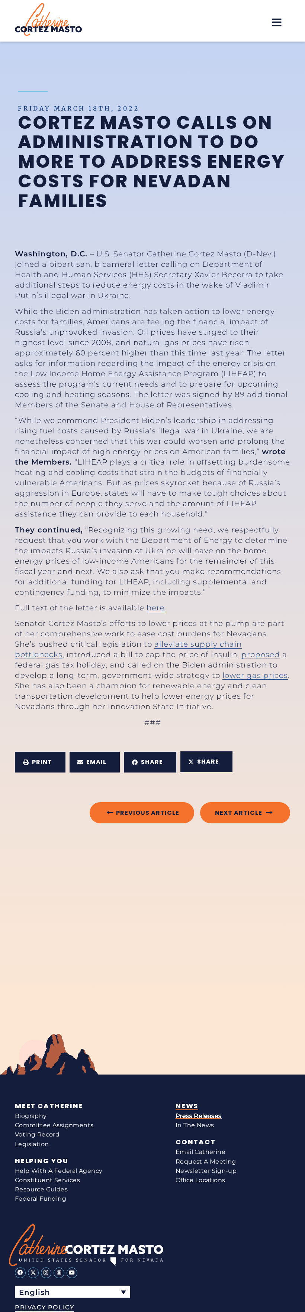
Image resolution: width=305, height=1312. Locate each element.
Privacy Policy (44, 1307)
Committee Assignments (54, 1125)
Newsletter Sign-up (206, 1170)
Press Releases (199, 1115)
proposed (260, 654)
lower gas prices (255, 675)
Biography (31, 1115)
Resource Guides (41, 1189)
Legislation (32, 1144)
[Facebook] (20, 1272)
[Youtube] (72, 1272)
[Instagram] (46, 1272)
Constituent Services (47, 1180)
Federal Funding (40, 1198)
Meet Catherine (49, 1106)
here (156, 607)
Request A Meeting (206, 1161)
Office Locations (200, 1180)
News (187, 1106)
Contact (196, 1142)
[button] (276, 22)
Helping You (41, 1161)
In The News (195, 1125)
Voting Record (37, 1134)
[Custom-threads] (59, 1272)
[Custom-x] (33, 1272)
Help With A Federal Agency (58, 1170)
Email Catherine (200, 1151)
